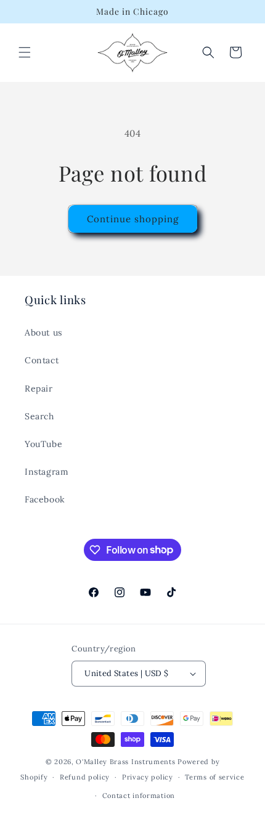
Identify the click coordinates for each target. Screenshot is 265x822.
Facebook (45, 499)
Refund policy (85, 777)
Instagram (46, 471)
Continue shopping (133, 219)
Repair (39, 388)
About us (43, 332)
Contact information (138, 795)
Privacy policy (147, 777)
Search (39, 416)
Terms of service (214, 777)
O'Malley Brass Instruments (125, 761)
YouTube (43, 443)
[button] (24, 52)
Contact (42, 360)
